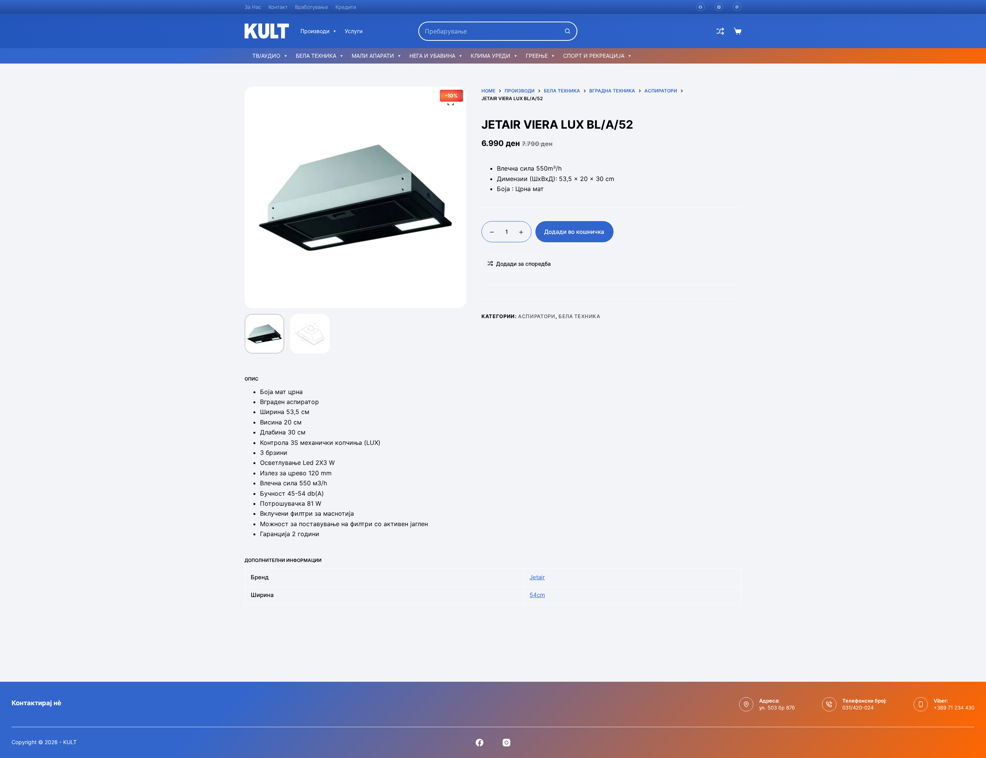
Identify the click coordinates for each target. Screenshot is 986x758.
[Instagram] (718, 7)
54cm (537, 595)
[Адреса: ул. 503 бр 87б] (746, 704)
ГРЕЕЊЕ (537, 55)
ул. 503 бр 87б (777, 707)
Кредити (345, 7)
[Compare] (720, 31)
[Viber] (737, 7)
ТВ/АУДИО (266, 55)
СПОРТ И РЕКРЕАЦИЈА (593, 55)
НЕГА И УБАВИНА (432, 55)
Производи (314, 31)
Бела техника (579, 316)
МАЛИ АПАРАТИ (373, 55)
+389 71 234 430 (954, 707)
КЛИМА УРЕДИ (490, 55)
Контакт (278, 7)
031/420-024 (858, 707)
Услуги (353, 31)
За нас (253, 7)
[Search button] (567, 31)
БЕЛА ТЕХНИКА (316, 55)
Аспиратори (536, 316)
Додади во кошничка (574, 231)
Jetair (537, 577)
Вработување (311, 7)
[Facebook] (700, 7)
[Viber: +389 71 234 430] (921, 704)
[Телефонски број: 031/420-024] (829, 704)
